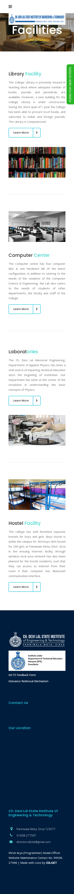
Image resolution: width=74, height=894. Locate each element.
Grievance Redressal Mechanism (28, 681)
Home (29, 40)
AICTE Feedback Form (22, 675)
